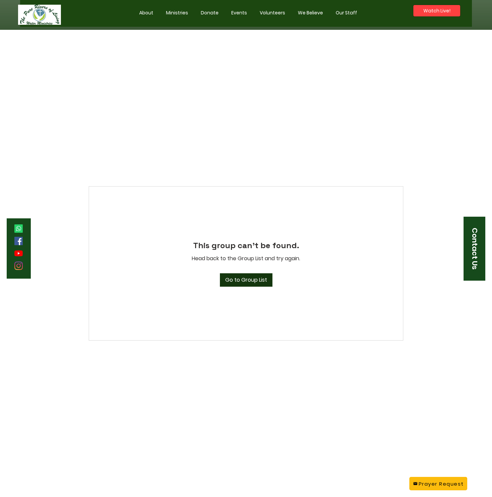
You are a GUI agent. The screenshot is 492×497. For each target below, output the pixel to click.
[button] (177, 13)
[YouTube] (18, 253)
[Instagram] (18, 266)
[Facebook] (18, 241)
